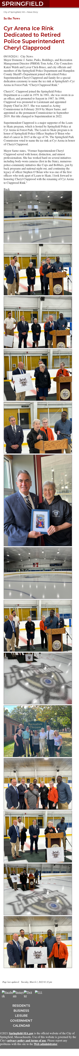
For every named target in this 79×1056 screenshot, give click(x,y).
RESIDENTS (21, 1005)
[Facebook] (7, 996)
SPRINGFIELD (22, 3)
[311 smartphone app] (38, 992)
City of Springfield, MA (14, 12)
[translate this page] (49, 994)
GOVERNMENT (21, 1020)
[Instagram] (18, 996)
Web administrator (45, 1044)
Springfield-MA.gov (21, 1033)
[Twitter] (28, 996)
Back (7, 189)
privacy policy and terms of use (26, 1040)
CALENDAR (21, 1025)
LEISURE (21, 1015)
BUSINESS (21, 1010)
